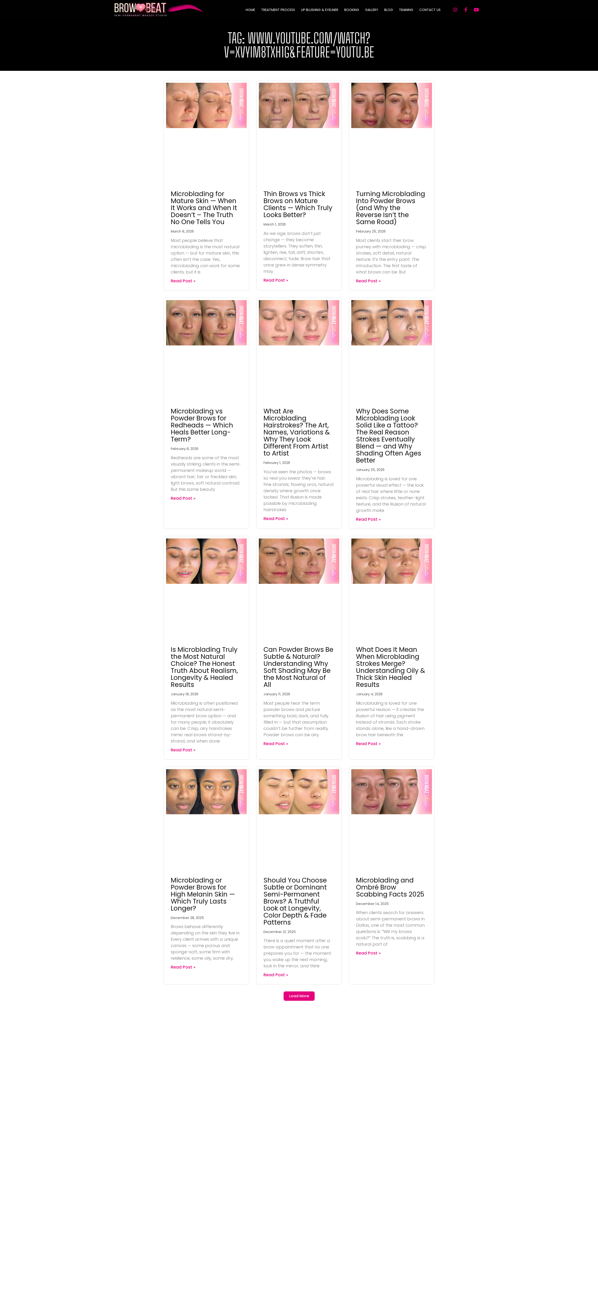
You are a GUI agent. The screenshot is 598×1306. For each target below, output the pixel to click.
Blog (388, 9)
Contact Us (430, 9)
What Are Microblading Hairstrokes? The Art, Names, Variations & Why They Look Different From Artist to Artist (296, 432)
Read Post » (183, 281)
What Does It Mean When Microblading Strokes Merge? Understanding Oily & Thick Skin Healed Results (390, 667)
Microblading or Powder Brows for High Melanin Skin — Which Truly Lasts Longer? (203, 894)
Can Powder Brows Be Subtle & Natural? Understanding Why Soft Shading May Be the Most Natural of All (298, 667)
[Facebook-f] (465, 9)
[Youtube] (476, 9)
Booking (351, 9)
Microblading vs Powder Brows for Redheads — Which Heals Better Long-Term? (202, 425)
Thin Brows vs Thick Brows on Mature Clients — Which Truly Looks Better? (297, 204)
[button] (299, 996)
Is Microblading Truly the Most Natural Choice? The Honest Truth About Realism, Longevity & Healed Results (204, 667)
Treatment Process (278, 9)
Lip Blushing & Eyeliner (319, 9)
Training (406, 9)
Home (250, 9)
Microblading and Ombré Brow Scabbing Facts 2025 (390, 887)
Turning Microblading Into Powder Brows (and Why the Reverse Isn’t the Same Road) (390, 207)
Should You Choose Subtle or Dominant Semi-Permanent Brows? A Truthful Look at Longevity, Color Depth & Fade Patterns (295, 901)
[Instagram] (455, 9)
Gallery (371, 9)
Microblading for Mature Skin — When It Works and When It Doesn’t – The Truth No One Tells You (204, 207)
